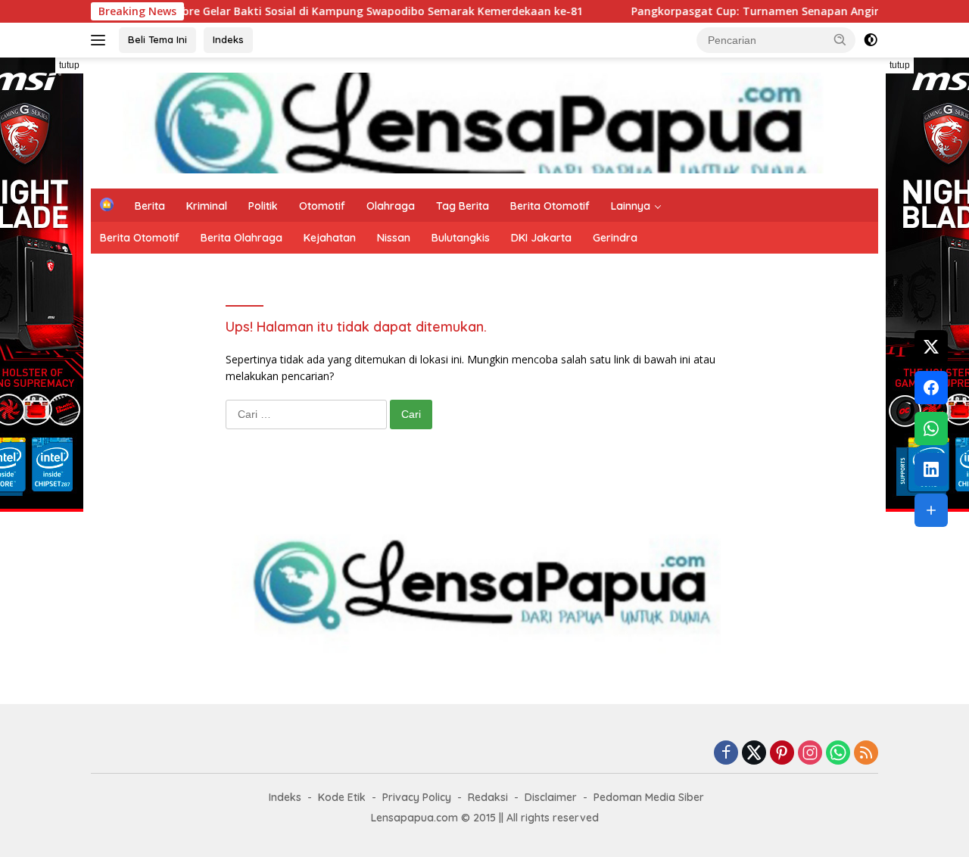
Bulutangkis (461, 238)
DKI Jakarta (541, 238)
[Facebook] (726, 753)
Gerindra (615, 238)
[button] (840, 39)
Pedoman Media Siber (649, 797)
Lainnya (630, 206)
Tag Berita (462, 206)
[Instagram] (810, 753)
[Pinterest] (782, 753)
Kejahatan (330, 238)
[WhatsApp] (838, 753)
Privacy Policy (416, 797)
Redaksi (488, 797)
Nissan (393, 238)
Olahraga (390, 206)
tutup (69, 65)
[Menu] (101, 40)
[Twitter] (754, 753)
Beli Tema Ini (157, 39)
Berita (150, 206)
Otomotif (322, 206)
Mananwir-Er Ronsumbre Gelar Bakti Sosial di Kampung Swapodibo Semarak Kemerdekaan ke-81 (291, 11)
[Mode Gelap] (870, 40)
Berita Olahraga (241, 238)
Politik (263, 206)
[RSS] (866, 753)
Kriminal (206, 206)
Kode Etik (342, 797)
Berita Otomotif (550, 206)
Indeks (228, 39)
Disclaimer (551, 797)
